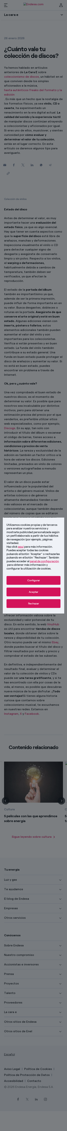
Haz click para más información (29, 546)
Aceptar (33, 592)
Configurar (33, 580)
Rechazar (33, 603)
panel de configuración (44, 561)
